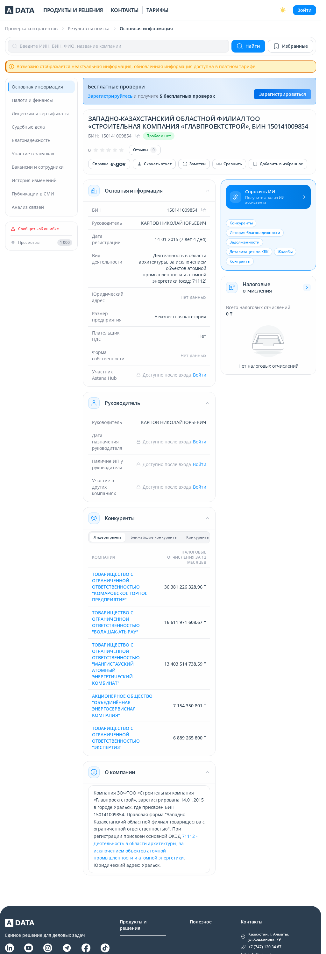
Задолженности (244, 242)
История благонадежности (255, 232)
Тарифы (157, 10)
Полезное (201, 922)
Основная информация (133, 190)
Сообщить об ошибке (38, 228)
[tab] (107, 537)
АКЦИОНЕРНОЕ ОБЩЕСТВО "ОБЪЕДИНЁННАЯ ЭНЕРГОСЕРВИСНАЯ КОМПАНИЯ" (122, 705)
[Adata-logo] (19, 10)
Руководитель (122, 403)
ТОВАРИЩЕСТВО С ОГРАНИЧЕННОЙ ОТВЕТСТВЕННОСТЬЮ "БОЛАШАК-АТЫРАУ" (116, 622)
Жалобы (285, 251)
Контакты (125, 10)
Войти (304, 10)
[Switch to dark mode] (283, 10)
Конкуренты (120, 518)
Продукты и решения (73, 10)
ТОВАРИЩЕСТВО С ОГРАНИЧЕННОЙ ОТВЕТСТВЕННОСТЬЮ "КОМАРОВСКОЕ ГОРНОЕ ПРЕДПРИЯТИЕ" (119, 587)
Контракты (240, 261)
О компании (120, 772)
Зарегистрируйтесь (110, 96)
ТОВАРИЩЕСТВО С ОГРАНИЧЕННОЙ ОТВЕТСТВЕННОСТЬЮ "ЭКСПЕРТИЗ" (116, 737)
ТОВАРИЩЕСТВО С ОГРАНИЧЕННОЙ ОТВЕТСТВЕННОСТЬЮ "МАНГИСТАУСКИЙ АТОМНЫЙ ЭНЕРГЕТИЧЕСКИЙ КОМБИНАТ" (116, 664)
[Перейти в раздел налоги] (307, 287)
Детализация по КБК (249, 251)
